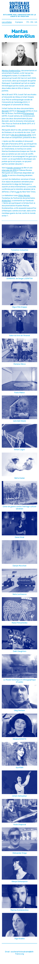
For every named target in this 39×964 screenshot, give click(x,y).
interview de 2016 (9, 170)
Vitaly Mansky (24, 195)
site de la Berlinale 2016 (21, 135)
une (17, 192)
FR (27, 22)
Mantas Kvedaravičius (11, 71)
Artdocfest (6, 200)
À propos (19, 22)
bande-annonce (14, 168)
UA (36, 22)
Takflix (4, 175)
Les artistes (7, 22)
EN (31, 22)
